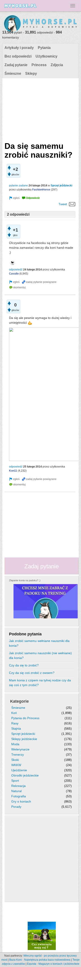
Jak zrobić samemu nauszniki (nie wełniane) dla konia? (40, 655)
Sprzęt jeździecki (61, 185)
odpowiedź (15, 269)
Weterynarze (20, 749)
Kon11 (13, 470)
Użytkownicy (46, 56)
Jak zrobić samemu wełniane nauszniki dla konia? (39, 643)
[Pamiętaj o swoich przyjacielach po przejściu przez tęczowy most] (42, 936)
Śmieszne (12, 73)
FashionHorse (41, 189)
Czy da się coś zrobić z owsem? (31, 673)
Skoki (15, 760)
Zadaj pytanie (15, 65)
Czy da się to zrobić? (24, 665)
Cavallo (14, 273)
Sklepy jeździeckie (24, 739)
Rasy (14, 723)
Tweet (62, 204)
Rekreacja (18, 786)
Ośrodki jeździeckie (25, 775)
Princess (39, 65)
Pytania (44, 48)
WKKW (16, 765)
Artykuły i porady (19, 48)
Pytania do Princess (25, 718)
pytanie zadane (18, 185)
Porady (16, 806)
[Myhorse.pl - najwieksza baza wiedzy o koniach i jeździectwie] (40, 24)
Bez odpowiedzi (18, 56)
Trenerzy (17, 754)
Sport (15, 780)
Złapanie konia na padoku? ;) (24, 580)
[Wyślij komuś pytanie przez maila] (72, 204)
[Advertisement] (39, 108)
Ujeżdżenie (19, 770)
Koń (14, 713)
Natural (16, 791)
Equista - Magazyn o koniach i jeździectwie (53, 963)
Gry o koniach (21, 801)
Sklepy (31, 73)
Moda (15, 744)
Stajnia (16, 728)
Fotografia (18, 796)
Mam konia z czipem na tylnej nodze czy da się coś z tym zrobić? (40, 682)
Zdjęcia (57, 65)
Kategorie (19, 701)
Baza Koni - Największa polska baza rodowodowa (39, 959)
